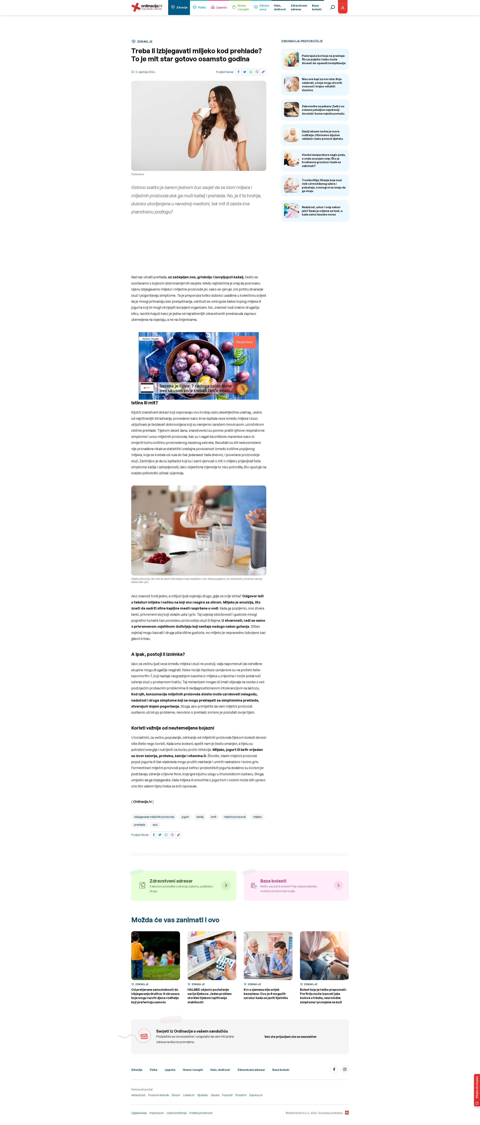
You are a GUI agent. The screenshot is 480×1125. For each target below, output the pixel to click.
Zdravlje (182, 7)
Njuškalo (202, 1095)
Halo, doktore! (220, 1069)
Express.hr (256, 1095)
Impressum (157, 1112)
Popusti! (227, 1095)
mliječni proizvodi (235, 816)
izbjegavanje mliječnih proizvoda (154, 816)
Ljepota (221, 7)
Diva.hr (176, 1095)
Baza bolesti (280, 1069)
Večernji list (138, 1095)
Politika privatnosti (200, 1112)
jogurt (185, 816)
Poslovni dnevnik (158, 1095)
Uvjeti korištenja (177, 1112)
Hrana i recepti (193, 1069)
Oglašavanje (139, 1112)
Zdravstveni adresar (251, 1069)
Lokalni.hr (189, 1095)
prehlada (139, 824)
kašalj (199, 816)
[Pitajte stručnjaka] (477, 1090)
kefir (214, 816)
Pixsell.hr (241, 1095)
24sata (215, 1095)
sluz (155, 824)
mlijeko (257, 816)
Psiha (202, 7)
